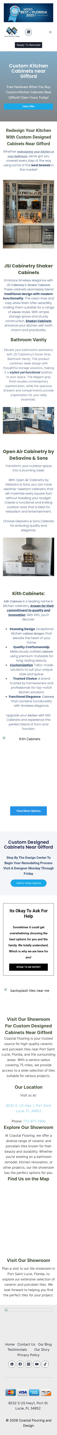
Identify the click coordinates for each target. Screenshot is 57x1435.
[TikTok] (45, 1364)
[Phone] (28, 32)
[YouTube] (37, 1364)
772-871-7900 (34, 1121)
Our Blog (45, 1344)
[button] (8, 999)
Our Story (42, 1350)
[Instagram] (28, 1364)
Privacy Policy (28, 1355)
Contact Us (26, 1344)
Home (10, 1344)
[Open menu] (50, 32)
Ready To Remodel (28, 45)
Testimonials (17, 1350)
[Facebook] (20, 1364)
